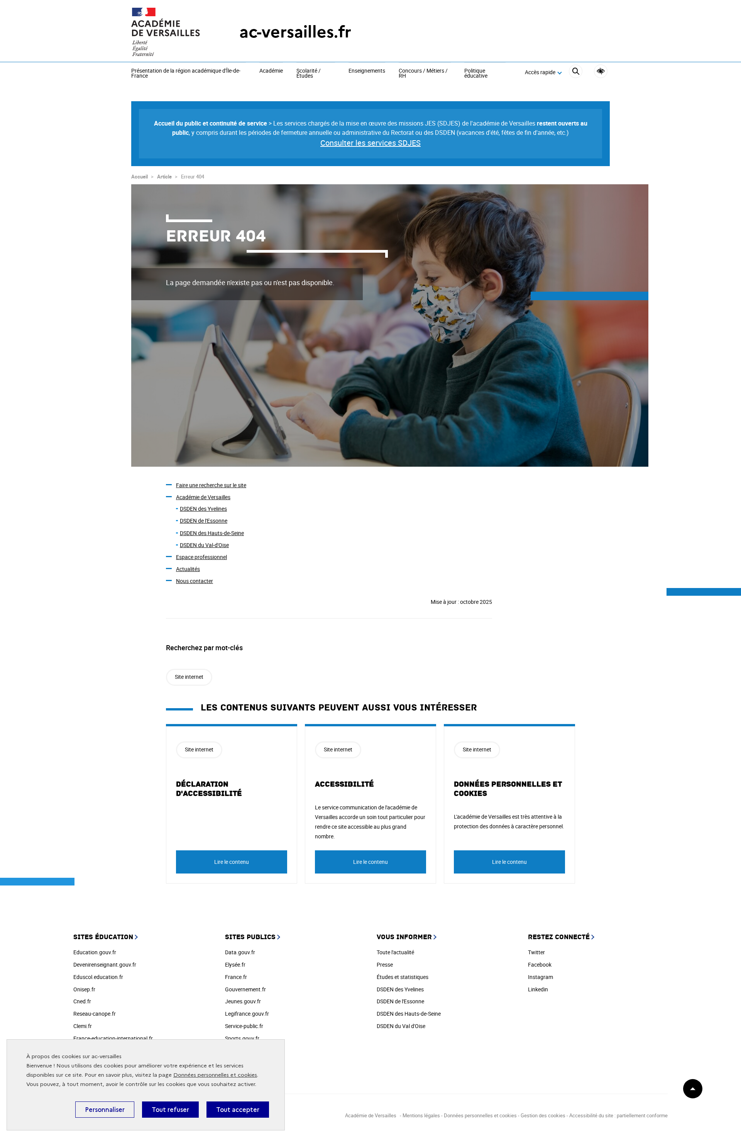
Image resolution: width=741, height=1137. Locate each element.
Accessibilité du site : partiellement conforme (618, 1115)
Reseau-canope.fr (94, 1013)
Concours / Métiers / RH (423, 73)
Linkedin (538, 989)
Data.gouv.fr (240, 952)
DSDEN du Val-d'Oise (204, 545)
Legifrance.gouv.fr (247, 1013)
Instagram (540, 977)
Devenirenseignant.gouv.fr (104, 964)
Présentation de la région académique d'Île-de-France (185, 73)
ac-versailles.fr (295, 32)
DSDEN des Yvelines (203, 508)
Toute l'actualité (395, 952)
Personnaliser (105, 1109)
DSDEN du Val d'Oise (401, 1026)
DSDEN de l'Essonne (203, 520)
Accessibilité (600, 71)
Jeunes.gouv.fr (243, 1001)
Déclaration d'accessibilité (209, 789)
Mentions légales (421, 1115)
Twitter (536, 952)
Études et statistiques (402, 977)
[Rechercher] (575, 72)
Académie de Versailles (203, 497)
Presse (385, 964)
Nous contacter (194, 581)
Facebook (540, 964)
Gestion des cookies (543, 1115)
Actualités (188, 569)
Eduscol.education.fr (98, 977)
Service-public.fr (244, 1026)
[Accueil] (169, 32)
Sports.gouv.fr (242, 1038)
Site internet (189, 676)
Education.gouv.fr (94, 952)
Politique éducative (475, 73)
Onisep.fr (84, 989)
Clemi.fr (82, 1026)
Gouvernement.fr (245, 989)
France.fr (236, 977)
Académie (271, 71)
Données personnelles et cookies (215, 1075)
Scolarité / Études (308, 73)
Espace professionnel (201, 557)
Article (164, 176)
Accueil (139, 176)
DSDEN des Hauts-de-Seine (212, 533)
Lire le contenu (231, 861)
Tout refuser (170, 1109)
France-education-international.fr (113, 1038)
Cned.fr (82, 1001)
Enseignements (367, 71)
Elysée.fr (235, 964)
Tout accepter (237, 1109)
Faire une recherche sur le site (211, 485)
